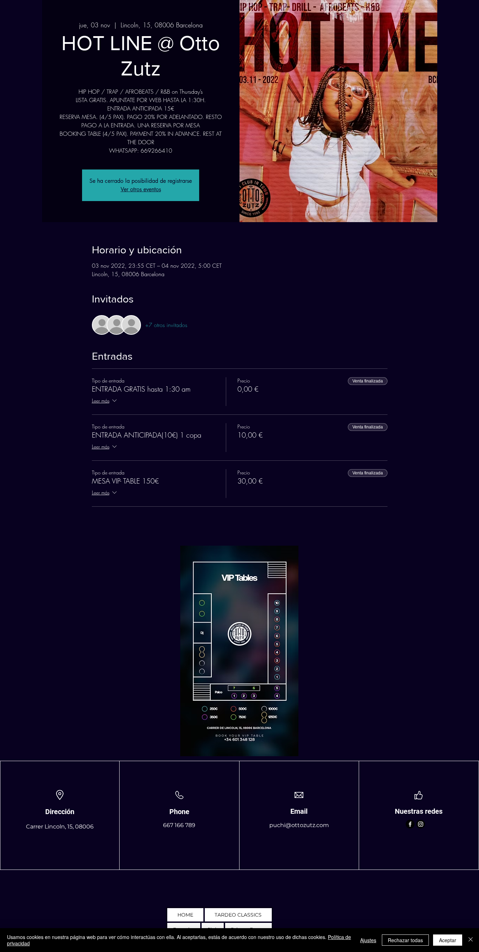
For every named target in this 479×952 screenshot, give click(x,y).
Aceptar (447, 940)
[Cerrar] (470, 940)
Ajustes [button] (368, 940)
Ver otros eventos (141, 189)
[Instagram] (420, 824)
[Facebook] (410, 824)
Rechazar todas (405, 940)
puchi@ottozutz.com (299, 825)
